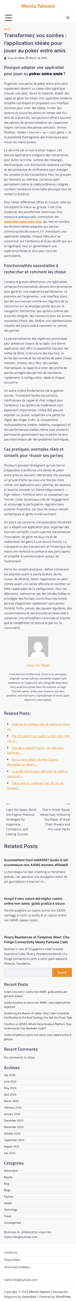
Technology (10, 1209)
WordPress (63, 1296)
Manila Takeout (38, 6)
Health (8, 1203)
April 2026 (10, 1094)
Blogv (7, 1190)
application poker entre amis (23, 221)
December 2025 (13, 1120)
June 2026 (10, 1081)
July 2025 (9, 1153)
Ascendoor (29, 1296)
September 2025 (14, 1140)
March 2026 (11, 1101)
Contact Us (10, 1252)
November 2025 (14, 1127)
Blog (7, 29)
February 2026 (13, 1107)
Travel (7, 1216)
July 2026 (9, 1075)
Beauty (8, 1177)
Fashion (9, 1196)
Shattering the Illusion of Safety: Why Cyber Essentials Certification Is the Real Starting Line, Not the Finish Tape (38, 1015)
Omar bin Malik (16, 58)
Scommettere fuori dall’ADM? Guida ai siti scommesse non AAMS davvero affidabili (36, 862)
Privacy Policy (12, 1260)
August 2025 (11, 1146)
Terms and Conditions (17, 1267)
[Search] (68, 18)
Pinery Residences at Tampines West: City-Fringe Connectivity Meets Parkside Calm (37, 939)
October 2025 (12, 1133)
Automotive (11, 1170)
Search (62, 972)
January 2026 (12, 1114)
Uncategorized (12, 1222)
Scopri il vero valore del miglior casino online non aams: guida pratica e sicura (34, 901)
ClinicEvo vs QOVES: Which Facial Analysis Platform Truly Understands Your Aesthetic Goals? (38, 1026)
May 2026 (10, 1088)
